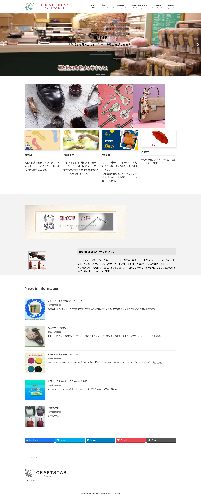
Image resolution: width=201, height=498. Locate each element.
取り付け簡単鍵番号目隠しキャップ (65, 354)
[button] (198, 45)
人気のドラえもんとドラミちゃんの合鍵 (67, 381)
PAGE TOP (194, 480)
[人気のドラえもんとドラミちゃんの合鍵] (35, 390)
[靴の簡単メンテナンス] (35, 336)
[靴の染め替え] (35, 416)
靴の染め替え (54, 408)
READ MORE (100, 51)
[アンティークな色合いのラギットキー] (35, 309)
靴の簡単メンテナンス (58, 327)
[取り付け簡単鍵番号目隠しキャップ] (35, 363)
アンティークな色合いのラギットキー (66, 301)
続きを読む (150, 309)
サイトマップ (32, 457)
